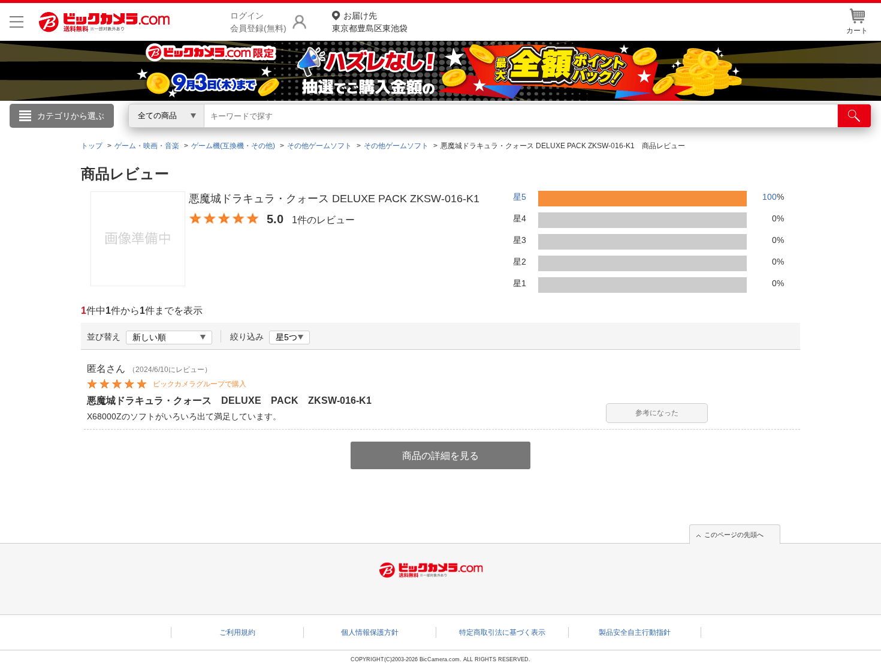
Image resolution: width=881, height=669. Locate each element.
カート (857, 30)
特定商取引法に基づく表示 (502, 632)
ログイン (183, 135)
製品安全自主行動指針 (635, 632)
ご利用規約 (237, 632)
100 (769, 197)
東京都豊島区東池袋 (370, 22)
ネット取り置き (595, 132)
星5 (519, 197)
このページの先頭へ (734, 534)
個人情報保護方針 (370, 632)
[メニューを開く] (16, 22)
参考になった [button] (656, 413)
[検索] (854, 115)
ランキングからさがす (393, 132)
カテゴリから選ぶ (70, 116)
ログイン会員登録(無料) (258, 22)
